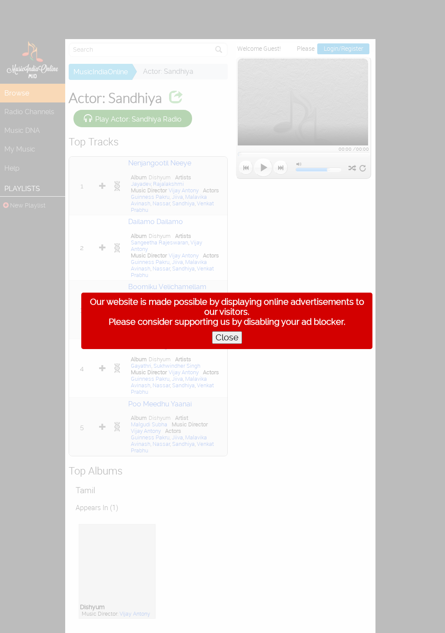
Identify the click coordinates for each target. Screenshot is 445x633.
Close (227, 338)
